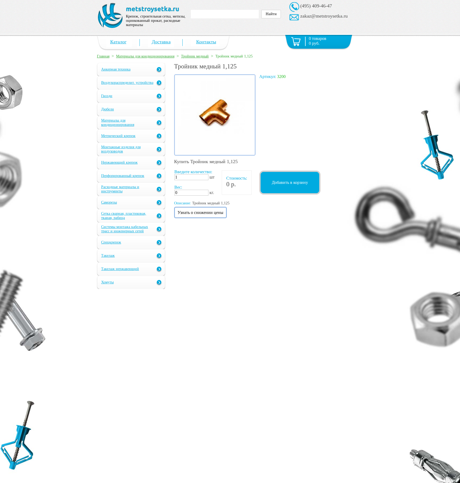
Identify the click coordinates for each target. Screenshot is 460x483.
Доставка (161, 41)
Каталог (118, 41)
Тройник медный (195, 56)
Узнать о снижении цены (200, 212)
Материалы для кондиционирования (145, 56)
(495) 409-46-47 (316, 6)
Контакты (206, 41)
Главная (103, 56)
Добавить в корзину (290, 182)
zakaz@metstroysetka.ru (324, 16)
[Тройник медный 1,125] (215, 154)
